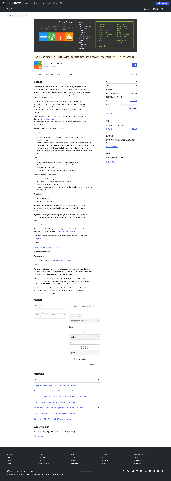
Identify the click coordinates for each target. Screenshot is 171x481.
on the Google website (63, 260)
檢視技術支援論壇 (112, 147)
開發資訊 (69, 74)
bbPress (137, 460)
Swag (104, 463)
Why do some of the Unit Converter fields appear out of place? (55, 413)
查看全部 (134, 129)
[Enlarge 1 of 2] (64, 306)
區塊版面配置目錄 (44, 463)
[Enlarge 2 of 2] (98, 306)
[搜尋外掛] (26, 15)
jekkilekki (49, 66)
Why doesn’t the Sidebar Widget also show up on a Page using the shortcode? (60, 396)
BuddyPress (138, 463)
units (130, 108)
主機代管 (9, 460)
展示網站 (41, 454)
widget (134, 108)
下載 (135, 65)
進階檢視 (109, 114)
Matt (136, 457)
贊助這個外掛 (110, 162)
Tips (35, 380)
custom (127, 105)
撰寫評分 (109, 129)
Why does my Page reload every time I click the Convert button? (55, 402)
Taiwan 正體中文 (28, 471)
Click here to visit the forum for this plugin (47, 247)
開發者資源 (74, 460)
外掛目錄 (41, 460)
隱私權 (9, 463)
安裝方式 (60, 74)
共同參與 (104, 454)
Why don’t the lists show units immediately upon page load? (53, 391)
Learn (72, 454)
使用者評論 (49, 74)
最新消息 (9, 457)
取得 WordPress (163, 3)
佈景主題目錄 (42, 457)
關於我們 (9, 454)
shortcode (133, 105)
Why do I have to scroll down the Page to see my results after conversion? (58, 408)
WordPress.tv (75, 463)
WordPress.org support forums (66, 231)
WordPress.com (139, 454)
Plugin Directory (12, 9)
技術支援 (134, 74)
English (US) (133, 101)
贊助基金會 (106, 460)
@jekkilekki (37, 238)
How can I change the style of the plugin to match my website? (55, 385)
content (122, 105)
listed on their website (47, 119)
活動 (103, 457)
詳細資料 (38, 74)
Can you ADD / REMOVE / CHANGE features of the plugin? (53, 419)
